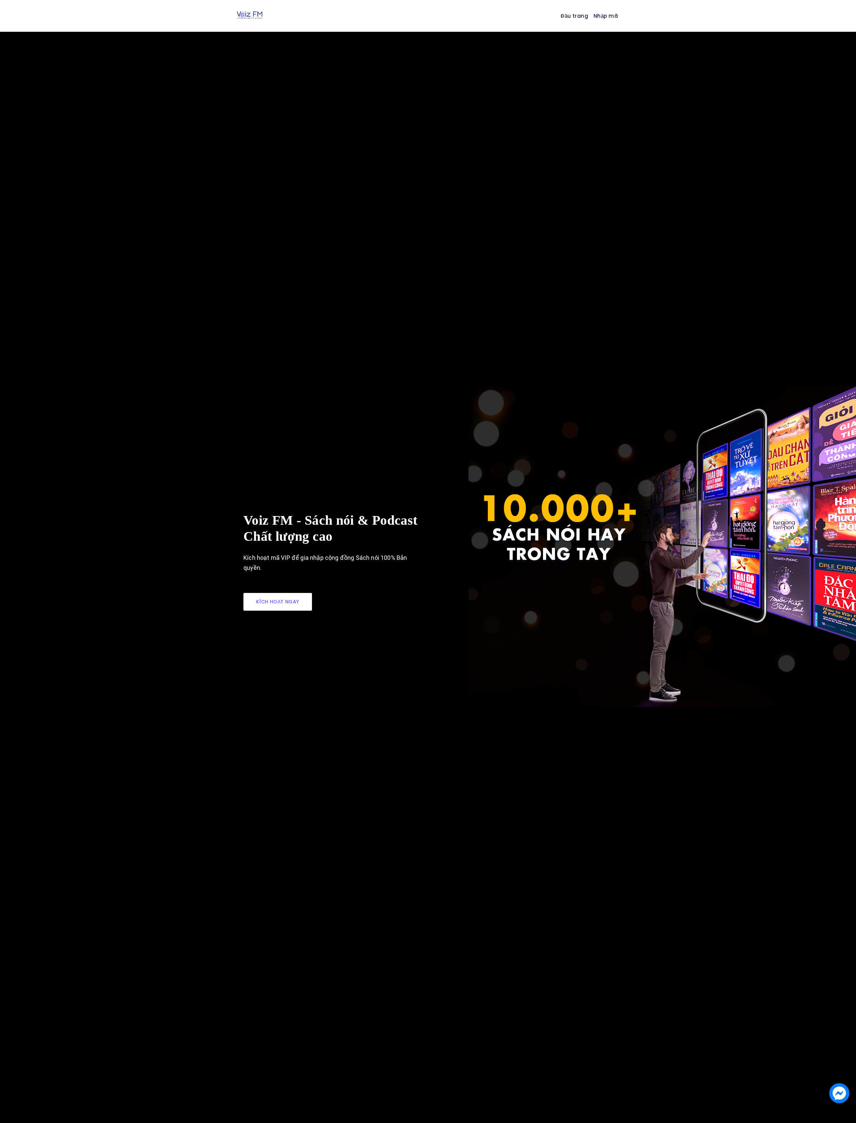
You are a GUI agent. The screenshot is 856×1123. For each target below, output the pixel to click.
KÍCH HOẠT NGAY (277, 601)
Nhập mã (606, 15)
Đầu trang (574, 15)
